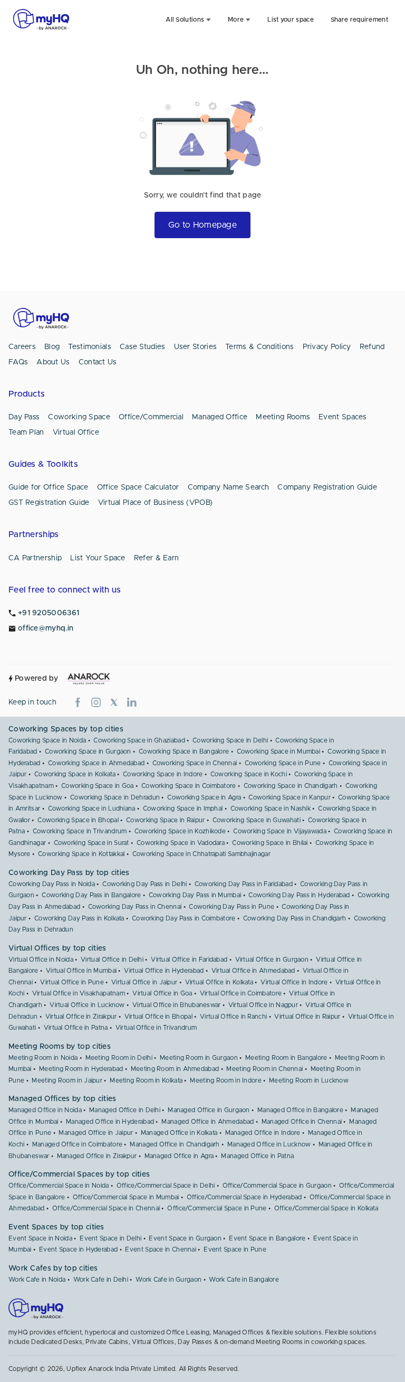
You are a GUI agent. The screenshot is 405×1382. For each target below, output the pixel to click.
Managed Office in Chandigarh (174, 1144)
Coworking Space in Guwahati (257, 820)
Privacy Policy (327, 347)
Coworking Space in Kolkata (74, 774)
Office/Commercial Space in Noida (58, 1185)
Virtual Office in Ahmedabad (253, 970)
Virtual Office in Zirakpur (81, 1016)
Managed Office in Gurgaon (209, 1110)
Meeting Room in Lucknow (309, 1080)
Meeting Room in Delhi (118, 1058)
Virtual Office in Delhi (112, 959)
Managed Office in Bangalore (300, 1110)
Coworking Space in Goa (97, 786)
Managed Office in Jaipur (96, 1133)
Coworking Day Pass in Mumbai (195, 895)
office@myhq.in (45, 628)
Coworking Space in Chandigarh (291, 786)
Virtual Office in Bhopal (158, 1016)
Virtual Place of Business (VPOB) (155, 502)
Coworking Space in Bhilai (270, 843)
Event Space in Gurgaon (185, 1238)
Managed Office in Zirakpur (97, 1156)
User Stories (195, 347)
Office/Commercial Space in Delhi (166, 1185)
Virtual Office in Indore (294, 982)
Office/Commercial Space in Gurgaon (277, 1185)
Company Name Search (228, 487)
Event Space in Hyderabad (78, 1249)
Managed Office (219, 417)
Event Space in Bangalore (267, 1238)
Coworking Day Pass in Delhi (144, 884)
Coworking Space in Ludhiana (92, 808)
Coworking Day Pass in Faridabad (244, 884)
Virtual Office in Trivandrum (156, 1027)
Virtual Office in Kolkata (219, 982)
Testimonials (89, 347)
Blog (52, 347)
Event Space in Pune (235, 1249)
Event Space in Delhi (110, 1238)
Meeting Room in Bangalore (286, 1058)
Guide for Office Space (48, 487)
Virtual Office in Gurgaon (272, 959)
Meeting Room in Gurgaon (199, 1058)
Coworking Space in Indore (163, 774)
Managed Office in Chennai (302, 1121)
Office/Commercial (151, 417)
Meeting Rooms (283, 417)
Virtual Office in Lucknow (87, 1005)
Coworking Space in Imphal (183, 808)
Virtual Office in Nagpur (263, 1005)
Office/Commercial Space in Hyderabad (244, 1197)
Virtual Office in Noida (40, 959)
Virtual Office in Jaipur (144, 982)
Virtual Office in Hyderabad (164, 970)
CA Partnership (35, 558)
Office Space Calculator (138, 487)
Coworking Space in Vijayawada (279, 831)
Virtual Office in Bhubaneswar (176, 1005)
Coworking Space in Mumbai (279, 751)
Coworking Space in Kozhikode (180, 831)
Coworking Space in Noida (47, 740)
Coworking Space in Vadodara (181, 843)
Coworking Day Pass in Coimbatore (184, 918)
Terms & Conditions (259, 347)
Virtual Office (76, 432)
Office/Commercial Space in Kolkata (326, 1208)
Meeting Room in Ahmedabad (175, 1069)
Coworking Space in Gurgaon (88, 751)
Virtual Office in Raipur (307, 1016)
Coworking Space (79, 417)
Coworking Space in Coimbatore (188, 786)
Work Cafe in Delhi (100, 1279)
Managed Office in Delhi (124, 1110)
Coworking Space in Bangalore (184, 751)
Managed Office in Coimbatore (77, 1144)
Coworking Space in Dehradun (115, 797)
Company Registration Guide (327, 487)
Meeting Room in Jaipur (67, 1080)
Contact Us (98, 362)
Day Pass (24, 417)
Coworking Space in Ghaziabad (139, 740)
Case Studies (143, 347)
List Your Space (98, 558)
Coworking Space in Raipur (165, 820)
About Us (53, 362)
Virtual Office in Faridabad (189, 959)
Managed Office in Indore (263, 1133)
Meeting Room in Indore (226, 1080)
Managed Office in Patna (257, 1156)
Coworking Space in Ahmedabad (96, 763)
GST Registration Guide (49, 502)
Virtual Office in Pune (72, 982)
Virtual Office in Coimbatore (241, 993)
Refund (372, 347)
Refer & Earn (156, 558)
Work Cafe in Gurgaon (168, 1279)
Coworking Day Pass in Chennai (135, 907)
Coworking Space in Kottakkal (81, 854)
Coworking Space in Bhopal (78, 820)
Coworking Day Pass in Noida (51, 884)
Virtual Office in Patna (76, 1027)
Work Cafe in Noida (36, 1279)
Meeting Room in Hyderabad (81, 1069)
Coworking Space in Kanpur (289, 797)
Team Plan (26, 432)
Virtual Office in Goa (162, 993)
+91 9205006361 (48, 613)
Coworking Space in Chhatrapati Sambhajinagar (201, 854)
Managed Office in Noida (45, 1110)
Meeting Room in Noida (43, 1058)
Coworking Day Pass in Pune (231, 907)
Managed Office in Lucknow (269, 1144)
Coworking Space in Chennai (194, 763)
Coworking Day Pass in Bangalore (91, 895)
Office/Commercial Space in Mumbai (126, 1197)
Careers (22, 347)
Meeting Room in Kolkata (146, 1080)
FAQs (18, 362)
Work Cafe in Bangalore (244, 1279)
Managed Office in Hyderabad (110, 1121)
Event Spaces (343, 417)
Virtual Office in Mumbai (81, 970)
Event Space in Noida (40, 1238)
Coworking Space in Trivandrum (80, 831)
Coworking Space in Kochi (248, 774)
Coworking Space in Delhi (230, 740)
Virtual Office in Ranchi (233, 1016)
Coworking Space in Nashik (270, 808)
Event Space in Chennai (160, 1249)
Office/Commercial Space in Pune (216, 1208)
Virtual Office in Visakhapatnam (78, 993)
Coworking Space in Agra (204, 797)
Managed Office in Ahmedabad (207, 1121)
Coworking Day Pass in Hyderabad (299, 895)
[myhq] (41, 19)
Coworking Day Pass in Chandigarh (294, 918)
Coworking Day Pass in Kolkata (79, 918)
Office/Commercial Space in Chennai (106, 1208)
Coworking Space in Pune (283, 763)
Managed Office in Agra (179, 1156)
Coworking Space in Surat (91, 843)
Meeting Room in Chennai (264, 1069)
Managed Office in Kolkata (179, 1133)
